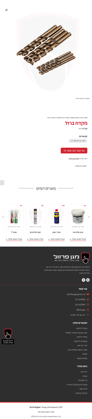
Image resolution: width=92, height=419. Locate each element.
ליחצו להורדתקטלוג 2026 (8, 341)
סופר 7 (14, 232)
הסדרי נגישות (50, 412)
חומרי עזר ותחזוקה (62, 117)
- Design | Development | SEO (46, 407)
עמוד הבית (83, 117)
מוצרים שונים (74, 117)
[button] (84, 170)
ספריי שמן (57, 232)
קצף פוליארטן (35, 232)
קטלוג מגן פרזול (74, 158)
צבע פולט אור (78, 232)
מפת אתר (41, 412)
